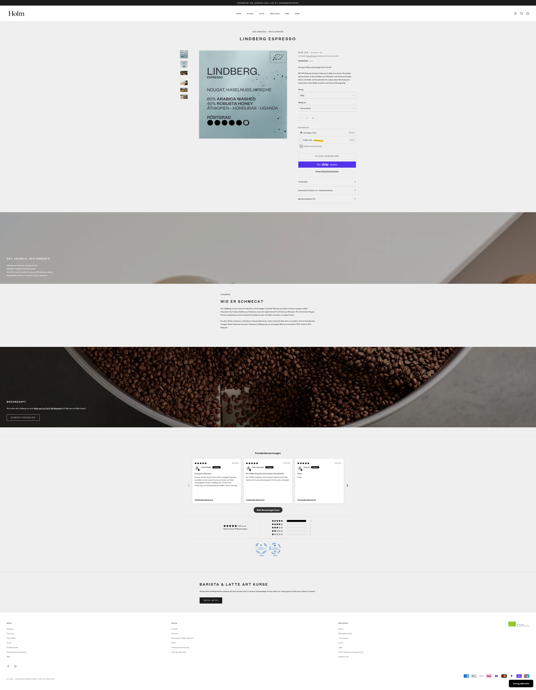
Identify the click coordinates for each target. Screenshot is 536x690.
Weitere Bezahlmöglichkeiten (327, 171)
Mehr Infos (211, 600)
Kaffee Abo (313, 139)
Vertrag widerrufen (178, 652)
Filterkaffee (11, 638)
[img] (201, 463)
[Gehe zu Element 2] (184, 64)
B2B (287, 13)
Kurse (250, 13)
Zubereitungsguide (23, 417)
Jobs (297, 13)
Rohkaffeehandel (345, 633)
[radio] (301, 132)
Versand (174, 633)
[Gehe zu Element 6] (184, 96)
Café (262, 13)
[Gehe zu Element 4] (184, 81)
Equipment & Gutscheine (16, 652)
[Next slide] (347, 485)
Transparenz (343, 638)
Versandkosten (311, 56)
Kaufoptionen (303, 127)
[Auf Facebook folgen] (8, 666)
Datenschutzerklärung (180, 647)
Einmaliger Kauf (309, 132)
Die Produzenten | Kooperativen (350, 652)
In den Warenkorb (327, 156)
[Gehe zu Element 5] (184, 90)
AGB (173, 642)
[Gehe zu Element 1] (184, 54)
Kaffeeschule (343, 656)
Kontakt (174, 628)
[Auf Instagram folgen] (15, 666)
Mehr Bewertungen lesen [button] (268, 509)
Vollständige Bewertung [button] (204, 499)
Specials (10, 628)
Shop (239, 13)
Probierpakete (12, 647)
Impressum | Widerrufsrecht (182, 638)
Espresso (10, 633)
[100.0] (261, 548)
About (340, 628)
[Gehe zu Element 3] (184, 73)
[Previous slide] (188, 485)
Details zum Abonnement (313, 146)
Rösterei (275, 13)
